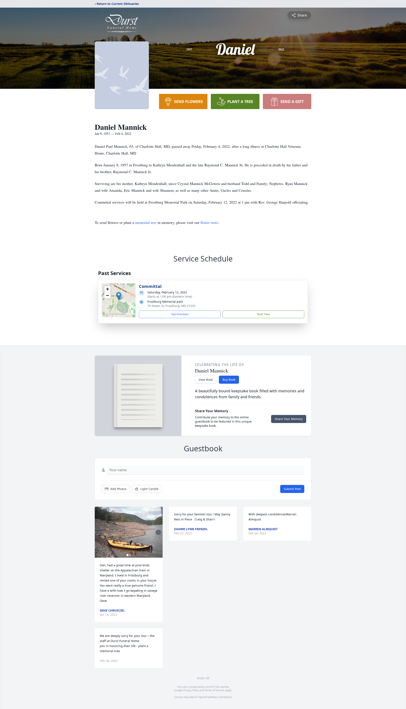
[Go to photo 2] (130, 555)
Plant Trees (263, 314)
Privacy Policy (191, 690)
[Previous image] (99, 532)
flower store (209, 222)
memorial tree (145, 222)
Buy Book (228, 380)
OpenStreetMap (207, 697)
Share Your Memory (289, 419)
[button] (118, 296)
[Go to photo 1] (127, 555)
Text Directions (180, 314)
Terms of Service (214, 690)
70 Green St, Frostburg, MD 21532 (171, 306)
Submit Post (292, 489)
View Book (206, 380)
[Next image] (158, 532)
